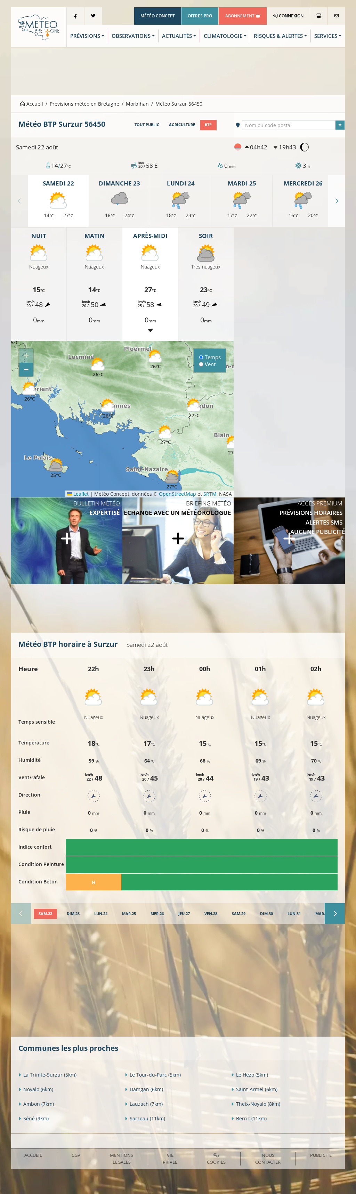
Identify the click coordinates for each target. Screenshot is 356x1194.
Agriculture (182, 124)
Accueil (34, 103)
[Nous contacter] (336, 16)
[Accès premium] (289, 540)
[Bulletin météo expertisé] (66, 540)
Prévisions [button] (85, 36)
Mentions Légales (121, 1158)
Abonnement (240, 16)
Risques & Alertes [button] (278, 36)
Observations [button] (131, 36)
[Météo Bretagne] (38, 26)
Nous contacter (268, 1158)
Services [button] (325, 36)
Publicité (321, 1155)
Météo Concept (157, 16)
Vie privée (170, 1158)
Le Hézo (252, 1074)
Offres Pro (200, 16)
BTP (208, 124)
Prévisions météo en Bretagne (84, 103)
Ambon (38, 1104)
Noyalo (38, 1089)
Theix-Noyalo (258, 1104)
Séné (36, 1118)
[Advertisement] (178, 70)
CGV (76, 1155)
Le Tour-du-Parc (155, 1074)
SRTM (210, 494)
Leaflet (80, 494)
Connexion (291, 16)
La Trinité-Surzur (49, 1074)
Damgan (146, 1089)
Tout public (147, 124)
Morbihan (137, 103)
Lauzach (146, 1104)
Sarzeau (147, 1118)
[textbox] (293, 125)
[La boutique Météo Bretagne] (318, 16)
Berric (251, 1118)
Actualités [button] (177, 36)
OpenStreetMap (177, 494)
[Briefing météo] (178, 540)
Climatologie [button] (223, 36)
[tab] (45, 914)
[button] (98, 367)
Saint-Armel (256, 1089)
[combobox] (293, 125)
